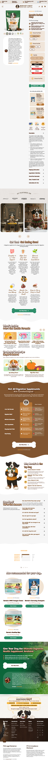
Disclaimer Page (8, 759)
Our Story (22, 723)
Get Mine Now (23, 310)
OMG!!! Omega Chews (14, 735)
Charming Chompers (13, 728)
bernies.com (26, 703)
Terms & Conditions (30, 728)
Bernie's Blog (22, 725)
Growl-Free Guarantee (5, 729)
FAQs (4, 730)
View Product (13, 606)
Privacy (29, 725)
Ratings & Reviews (15, 725)
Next (45, 369)
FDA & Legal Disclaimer (30, 730)
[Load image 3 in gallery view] (21, 34)
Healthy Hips (14, 729)
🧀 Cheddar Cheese (35, 36)
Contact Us (5, 723)
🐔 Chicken (33, 38)
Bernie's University (23, 727)
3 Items (37, 71)
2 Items (37, 66)
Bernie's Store (14, 723)
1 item (37, 62)
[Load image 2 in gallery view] (18, 34)
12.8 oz (38, 46)
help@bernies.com (37, 703)
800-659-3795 (12, 703)
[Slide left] (4, 33)
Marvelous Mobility (13, 732)
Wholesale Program (40, 725)
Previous (2, 369)
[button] (2, 6)
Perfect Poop (14, 737)
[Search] (39, 6)
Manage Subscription (5, 735)
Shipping (30, 723)
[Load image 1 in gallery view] (7, 34)
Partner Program (40, 723)
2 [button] (23, 567)
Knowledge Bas (16, 701)
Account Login (5, 732)
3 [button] (25, 567)
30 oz (32, 49)
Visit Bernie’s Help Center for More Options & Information (24, 705)
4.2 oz (32, 46)
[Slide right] (22, 33)
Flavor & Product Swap (6, 726)
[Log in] (42, 6)
